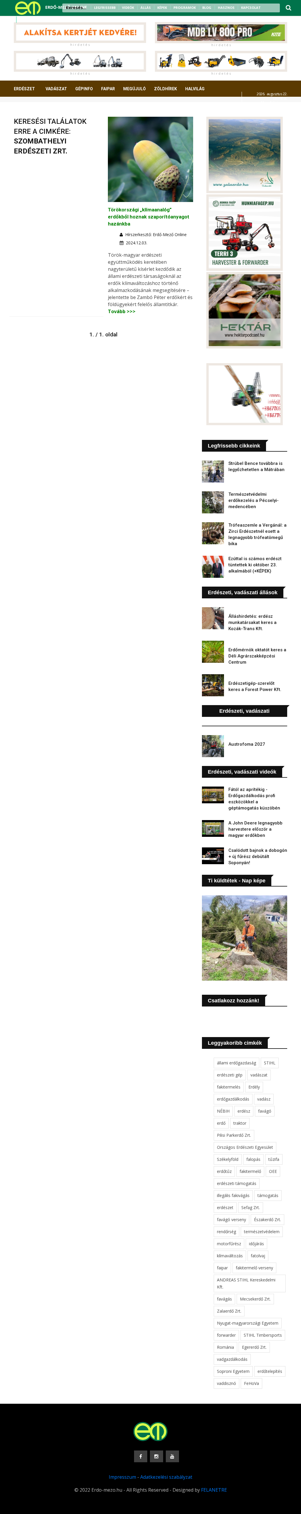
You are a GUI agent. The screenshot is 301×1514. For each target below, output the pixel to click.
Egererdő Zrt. (254, 1347)
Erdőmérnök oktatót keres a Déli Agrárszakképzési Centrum (257, 656)
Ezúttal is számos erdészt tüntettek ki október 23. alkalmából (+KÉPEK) (255, 565)
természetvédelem (262, 1231)
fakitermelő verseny (254, 1268)
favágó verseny (231, 1219)
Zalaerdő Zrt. (229, 1311)
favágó (264, 1111)
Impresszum (122, 1477)
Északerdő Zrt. (267, 1219)
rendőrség (226, 1231)
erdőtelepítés (269, 1371)
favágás (224, 1299)
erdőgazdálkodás (233, 1099)
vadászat (258, 1075)
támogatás (267, 1195)
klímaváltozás (230, 1255)
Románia (225, 1347)
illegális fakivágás (233, 1195)
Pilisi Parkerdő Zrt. (234, 1135)
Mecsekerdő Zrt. (255, 1299)
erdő (221, 1123)
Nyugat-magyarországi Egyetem (247, 1323)
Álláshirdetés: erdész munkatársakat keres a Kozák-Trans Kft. (252, 622)
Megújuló (134, 88)
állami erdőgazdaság (236, 1063)
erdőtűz (224, 1171)
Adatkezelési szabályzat (166, 1477)
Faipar (108, 88)
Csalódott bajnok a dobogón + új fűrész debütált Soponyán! (257, 856)
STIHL (269, 1063)
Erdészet (24, 88)
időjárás (256, 1243)
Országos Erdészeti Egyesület (245, 1147)
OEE (273, 1171)
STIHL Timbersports (263, 1335)
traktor (239, 1123)
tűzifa (273, 1159)
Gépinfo (84, 88)
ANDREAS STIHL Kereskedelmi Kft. (246, 1283)
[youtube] (38, 19)
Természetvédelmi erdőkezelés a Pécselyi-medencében (253, 500)
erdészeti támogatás (236, 1183)
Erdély (254, 1087)
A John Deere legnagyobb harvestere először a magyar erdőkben (255, 829)
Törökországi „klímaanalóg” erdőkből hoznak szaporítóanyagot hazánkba (148, 217)
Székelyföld (227, 1159)
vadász (263, 1099)
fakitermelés (228, 1087)
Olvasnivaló (73, 110)
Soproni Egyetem (233, 1371)
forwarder (226, 1335)
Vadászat (56, 88)
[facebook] (23, 19)
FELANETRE (214, 1490)
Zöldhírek (165, 88)
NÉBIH (223, 1111)
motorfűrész (229, 1243)
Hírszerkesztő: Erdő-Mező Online (156, 234)
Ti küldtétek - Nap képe (236, 881)
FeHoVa (251, 1383)
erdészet (225, 1207)
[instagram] (30, 19)
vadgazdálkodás (232, 1359)
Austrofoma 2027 (246, 744)
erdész (244, 1111)
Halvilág (195, 88)
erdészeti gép (230, 1075)
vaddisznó (226, 1383)
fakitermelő (250, 1171)
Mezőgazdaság (34, 110)
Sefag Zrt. (250, 1207)
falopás (253, 1159)
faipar (222, 1268)
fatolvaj (258, 1255)
